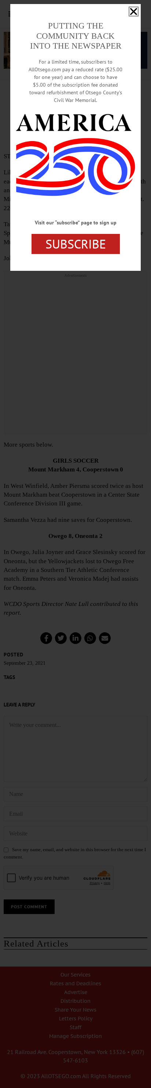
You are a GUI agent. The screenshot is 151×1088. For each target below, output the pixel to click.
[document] (75, 544)
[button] (134, 11)
